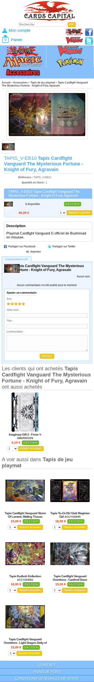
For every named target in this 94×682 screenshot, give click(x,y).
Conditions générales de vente (47, 678)
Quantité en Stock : (33, 182)
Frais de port (47, 672)
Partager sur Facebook (21, 246)
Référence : (25, 177)
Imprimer (35, 251)
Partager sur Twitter (63, 246)
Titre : (10, 320)
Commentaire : (15, 331)
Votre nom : (13, 309)
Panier (16, 40)
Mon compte (19, 30)
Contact (47, 665)
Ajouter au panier (79, 212)
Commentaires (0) (16, 259)
